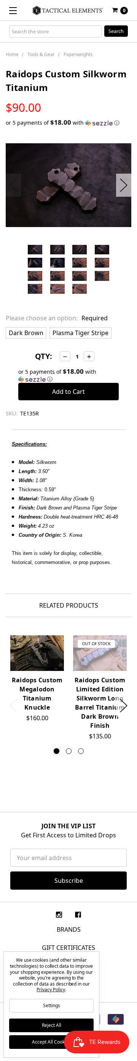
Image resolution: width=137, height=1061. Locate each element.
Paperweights (78, 54)
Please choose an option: (57, 318)
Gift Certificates (68, 947)
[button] (68, 123)
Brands (69, 929)
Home (12, 54)
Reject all (51, 1025)
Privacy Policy (51, 989)
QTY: (43, 356)
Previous (13, 185)
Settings (51, 1005)
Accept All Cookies (51, 1042)
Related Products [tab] (68, 605)
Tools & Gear (41, 54)
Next (123, 185)
